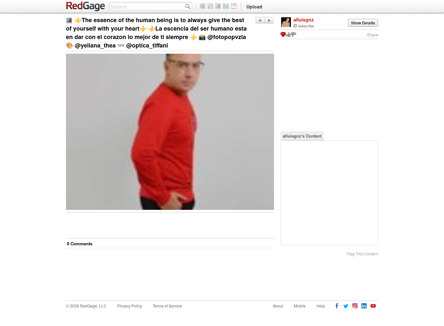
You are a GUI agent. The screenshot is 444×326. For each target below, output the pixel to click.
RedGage (86, 6)
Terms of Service (167, 305)
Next (259, 20)
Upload (254, 6)
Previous (269, 20)
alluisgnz (304, 19)
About (278, 305)
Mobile (300, 305)
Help (321, 305)
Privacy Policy (129, 305)
